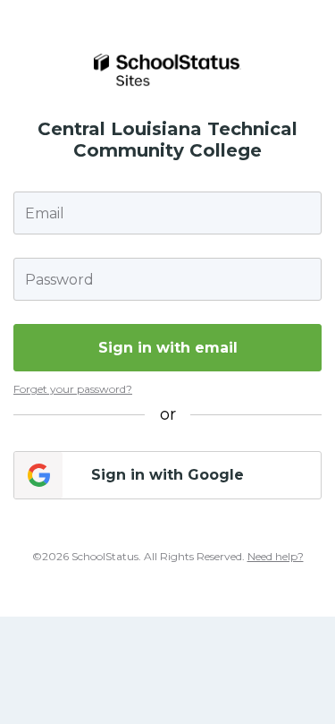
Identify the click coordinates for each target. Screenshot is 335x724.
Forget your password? (72, 389)
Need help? (275, 556)
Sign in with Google (167, 474)
